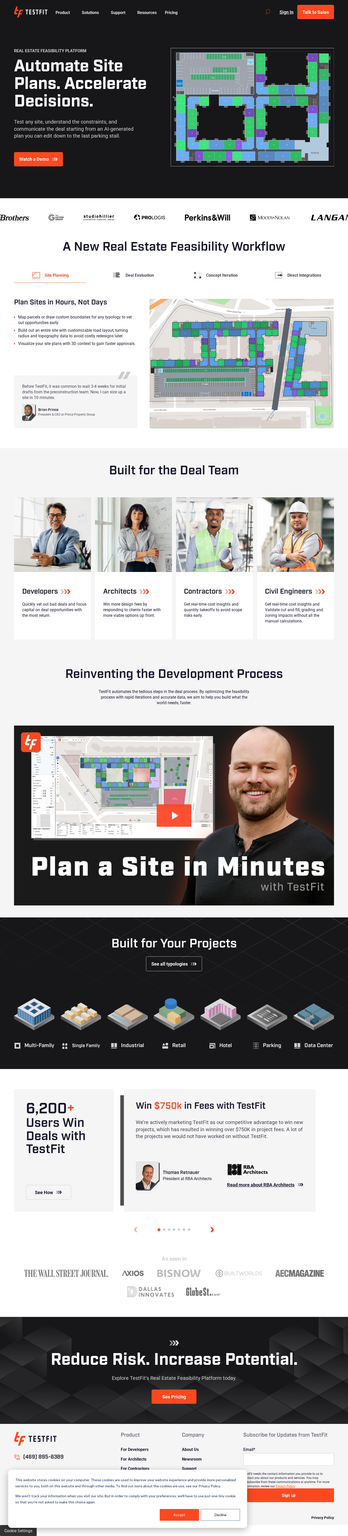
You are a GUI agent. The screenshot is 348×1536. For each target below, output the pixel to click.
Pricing (171, 12)
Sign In (286, 12)
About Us (190, 1449)
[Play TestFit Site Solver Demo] (174, 815)
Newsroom (192, 1459)
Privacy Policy (285, 1486)
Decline (220, 1515)
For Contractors (135, 1468)
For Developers (135, 1449)
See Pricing (174, 1397)
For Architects (133, 1459)
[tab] (50, 275)
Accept (179, 1515)
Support (189, 1468)
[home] (30, 11)
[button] (63, 12)
